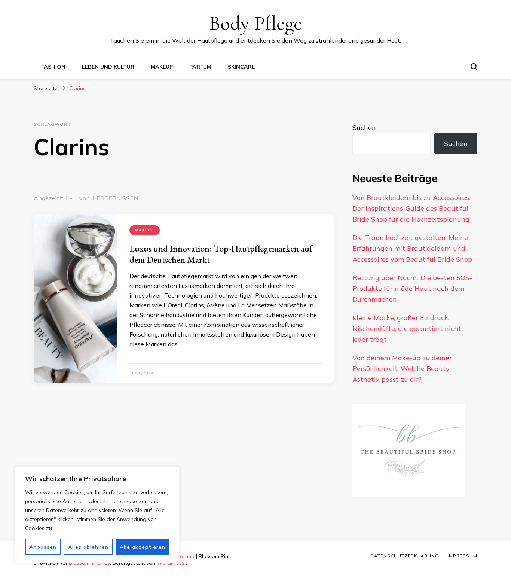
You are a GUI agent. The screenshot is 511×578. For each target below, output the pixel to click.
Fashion (53, 66)
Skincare (241, 66)
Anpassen (42, 547)
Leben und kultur (108, 66)
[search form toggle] (474, 66)
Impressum (462, 556)
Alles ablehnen (88, 547)
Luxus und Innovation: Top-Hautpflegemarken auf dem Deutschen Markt (220, 254)
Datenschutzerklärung (404, 556)
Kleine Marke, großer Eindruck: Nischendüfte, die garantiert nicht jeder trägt (406, 328)
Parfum (200, 66)
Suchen (364, 127)
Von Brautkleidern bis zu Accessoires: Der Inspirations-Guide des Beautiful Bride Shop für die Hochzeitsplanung (411, 208)
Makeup (162, 66)
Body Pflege (255, 23)
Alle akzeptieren (142, 547)
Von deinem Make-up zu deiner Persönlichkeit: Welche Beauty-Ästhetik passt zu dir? (402, 368)
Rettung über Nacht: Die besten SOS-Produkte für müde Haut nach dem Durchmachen (412, 288)
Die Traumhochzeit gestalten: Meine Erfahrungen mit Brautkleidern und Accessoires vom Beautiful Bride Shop (412, 248)
